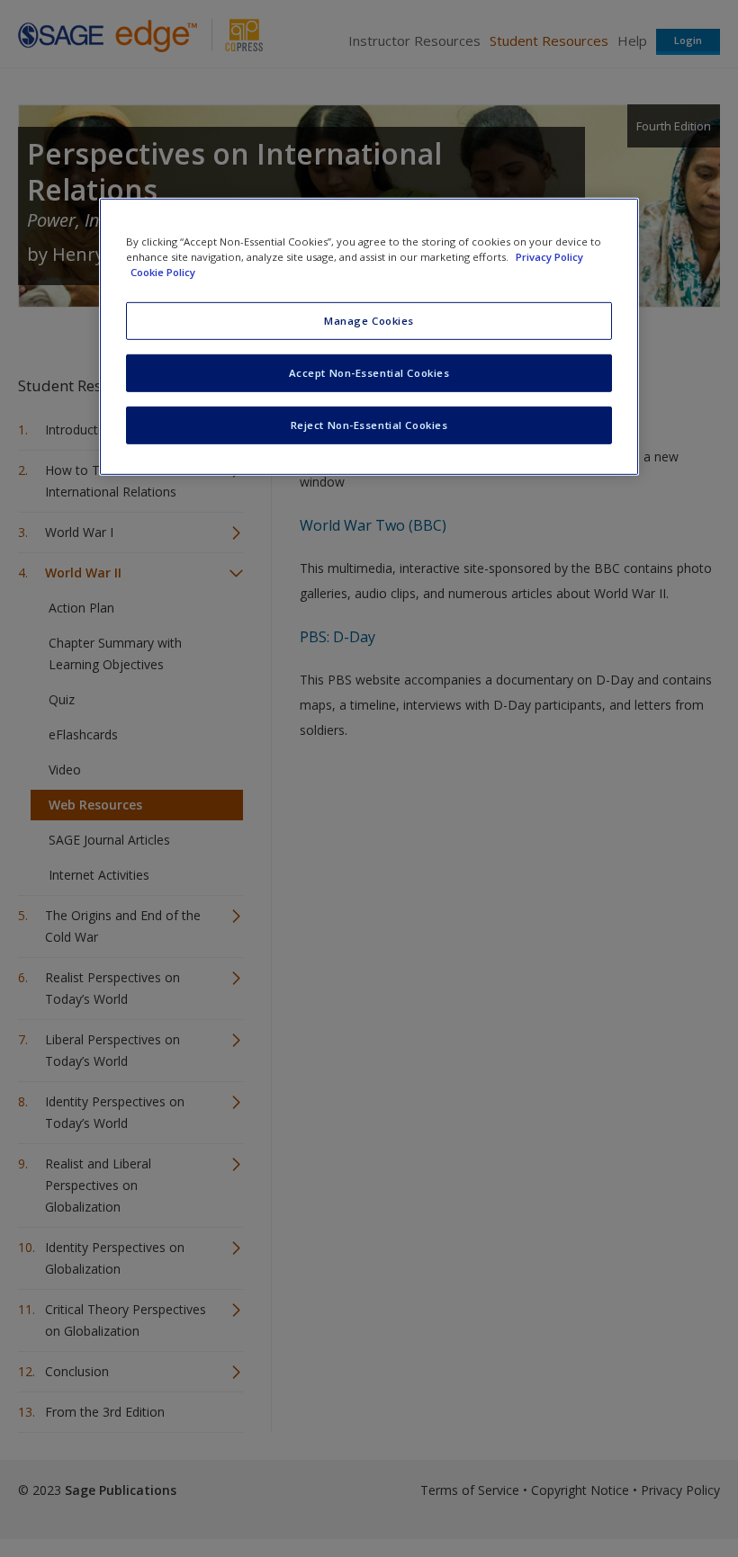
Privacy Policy (549, 257)
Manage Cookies (369, 320)
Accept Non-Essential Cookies (369, 373)
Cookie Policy (162, 272)
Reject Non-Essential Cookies (369, 425)
